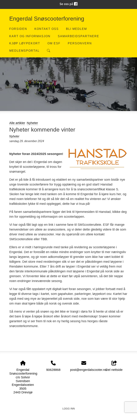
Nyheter (32, 123)
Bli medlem (76, 28)
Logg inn (68, 408)
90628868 (53, 370)
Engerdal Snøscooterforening (46, 18)
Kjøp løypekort (24, 43)
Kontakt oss (46, 28)
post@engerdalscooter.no (88, 370)
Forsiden (18, 28)
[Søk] (48, 50)
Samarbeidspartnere (78, 36)
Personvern (80, 43)
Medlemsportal (24, 50)
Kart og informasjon (29, 36)
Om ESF (53, 43)
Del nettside (114, 370)
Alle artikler (17, 123)
